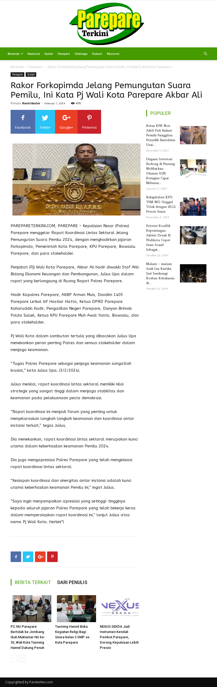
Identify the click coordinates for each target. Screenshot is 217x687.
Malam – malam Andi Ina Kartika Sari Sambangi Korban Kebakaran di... (160, 273)
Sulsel (48, 54)
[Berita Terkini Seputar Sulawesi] (108, 23)
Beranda (13, 54)
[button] (205, 53)
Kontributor (31, 103)
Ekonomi (113, 54)
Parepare (64, 54)
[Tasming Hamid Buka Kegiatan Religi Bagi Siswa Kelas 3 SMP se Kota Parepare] (74, 608)
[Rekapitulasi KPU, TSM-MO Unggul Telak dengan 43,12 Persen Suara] (192, 206)
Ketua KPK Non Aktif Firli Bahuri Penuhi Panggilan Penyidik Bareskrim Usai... (160, 135)
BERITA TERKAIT (33, 582)
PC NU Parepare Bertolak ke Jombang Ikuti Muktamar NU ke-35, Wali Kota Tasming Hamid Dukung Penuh (28, 637)
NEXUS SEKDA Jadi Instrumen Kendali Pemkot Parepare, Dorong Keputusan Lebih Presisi (119, 637)
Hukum (97, 54)
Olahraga (81, 54)
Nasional (34, 54)
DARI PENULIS (72, 582)
